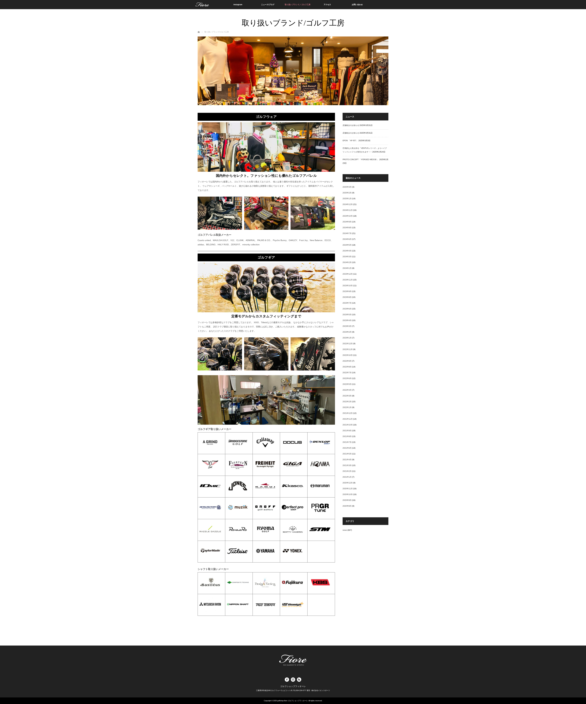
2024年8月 (347, 228)
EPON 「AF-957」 (350, 141)
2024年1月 (347, 268)
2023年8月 (347, 297)
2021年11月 (348, 419)
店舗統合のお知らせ (351, 125)
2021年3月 (347, 465)
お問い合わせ (357, 5)
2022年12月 (348, 344)
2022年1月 (347, 407)
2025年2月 (347, 193)
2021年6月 (347, 448)
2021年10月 (348, 425)
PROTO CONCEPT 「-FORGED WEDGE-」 (361, 159)
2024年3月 (347, 257)
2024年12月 (348, 204)
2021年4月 (347, 460)
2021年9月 (347, 431)
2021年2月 (347, 471)
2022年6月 (347, 378)
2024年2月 (347, 262)
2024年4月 (347, 251)
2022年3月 (347, 396)
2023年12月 (348, 274)
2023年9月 (347, 291)
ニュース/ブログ (267, 5)
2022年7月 (347, 373)
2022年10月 (348, 355)
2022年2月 (347, 402)
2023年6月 (347, 309)
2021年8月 (347, 436)
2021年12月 (348, 413)
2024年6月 (347, 239)
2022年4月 (347, 390)
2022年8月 (347, 367)
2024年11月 (348, 210)
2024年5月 (347, 245)
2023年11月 (348, 280)
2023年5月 (347, 315)
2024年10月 (348, 216)
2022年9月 (347, 361)
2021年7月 (347, 442)
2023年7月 (347, 303)
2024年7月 (347, 233)
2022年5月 (347, 384)
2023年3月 (347, 326)
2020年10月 (348, 494)
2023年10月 (348, 286)
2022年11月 (348, 349)
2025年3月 (347, 187)
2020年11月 (348, 489)
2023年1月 (347, 338)
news (345, 530)
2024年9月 (347, 222)
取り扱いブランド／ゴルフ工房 (297, 5)
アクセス (327, 5)
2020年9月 (347, 500)
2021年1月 (347, 477)
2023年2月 (347, 332)
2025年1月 (347, 199)
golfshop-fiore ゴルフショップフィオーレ (292, 701)
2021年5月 (347, 454)
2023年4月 (347, 320)
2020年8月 (347, 506)
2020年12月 (348, 483)
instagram (237, 5)
